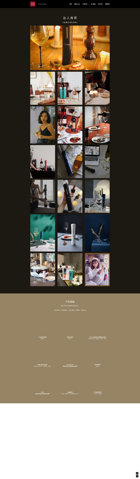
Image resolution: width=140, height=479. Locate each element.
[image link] (70, 47)
